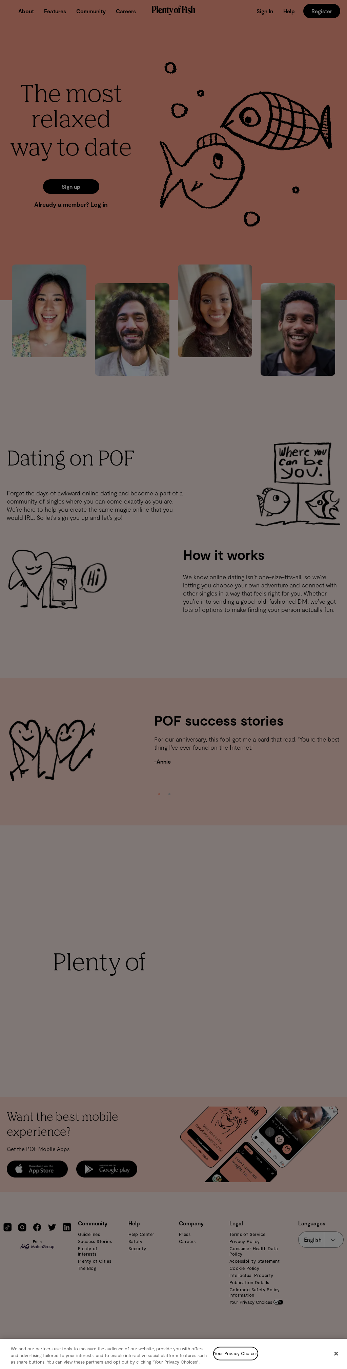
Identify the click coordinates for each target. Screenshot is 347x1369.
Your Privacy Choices (236, 1353)
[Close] (336, 1353)
